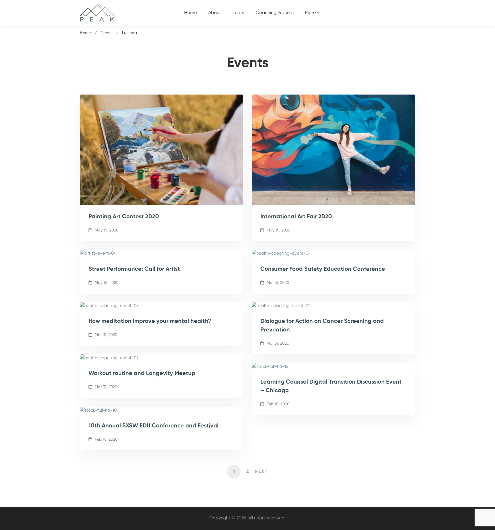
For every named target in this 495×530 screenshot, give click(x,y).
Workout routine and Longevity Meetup (142, 373)
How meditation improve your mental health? (150, 321)
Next (261, 471)
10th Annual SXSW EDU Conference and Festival (154, 426)
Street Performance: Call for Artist (134, 269)
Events (106, 33)
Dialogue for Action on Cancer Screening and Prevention (322, 326)
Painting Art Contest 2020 (124, 217)
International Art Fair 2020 (296, 217)
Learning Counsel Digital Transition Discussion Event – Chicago (331, 386)
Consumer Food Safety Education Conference (322, 269)
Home (85, 33)
